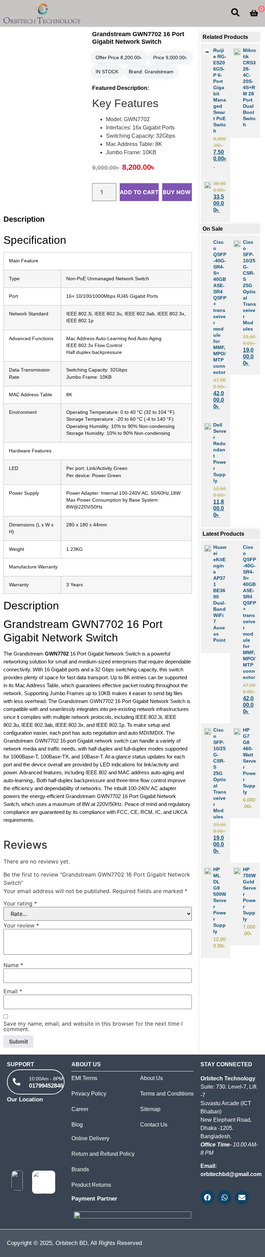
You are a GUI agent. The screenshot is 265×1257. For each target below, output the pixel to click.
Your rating (20, 903)
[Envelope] (242, 1197)
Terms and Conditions (167, 1094)
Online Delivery (90, 1138)
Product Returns (91, 1185)
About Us (151, 1078)
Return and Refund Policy (103, 1154)
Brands (80, 1169)
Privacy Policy (88, 1094)
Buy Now (177, 192)
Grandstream (159, 71)
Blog (77, 1125)
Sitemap (150, 1109)
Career (79, 1109)
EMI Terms (84, 1078)
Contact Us (153, 1125)
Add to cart (139, 192)
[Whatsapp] (225, 1197)
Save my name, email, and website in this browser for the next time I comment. (93, 1026)
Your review (21, 925)
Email (12, 991)
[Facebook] (207, 1197)
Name (13, 965)
